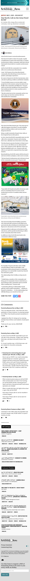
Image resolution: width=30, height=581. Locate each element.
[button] (2, 559)
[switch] (27, 546)
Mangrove (6, 556)
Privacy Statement (6, 545)
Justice (3, 15)
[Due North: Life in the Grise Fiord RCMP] (15, 35)
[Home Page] (9, 540)
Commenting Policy (6, 547)
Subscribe (5, 574)
